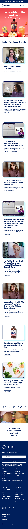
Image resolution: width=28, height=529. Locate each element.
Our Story (5, 487)
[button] (17, 5)
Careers (17, 489)
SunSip (4, 476)
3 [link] (13, 406)
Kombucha (5, 471)
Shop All (4, 478)
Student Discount (19, 494)
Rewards (17, 471)
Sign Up (14, 461)
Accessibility (4, 519)
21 (18, 406)
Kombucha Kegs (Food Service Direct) (12, 480)
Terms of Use (4, 516)
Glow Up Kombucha (7, 473)
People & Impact (6, 496)
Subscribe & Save (19, 473)
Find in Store (18, 492)
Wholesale (17, 496)
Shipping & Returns (6, 514)
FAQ (3, 494)
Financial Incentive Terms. (17, 464)
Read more (7, 73)
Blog (3, 492)
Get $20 (17, 476)
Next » (22, 406)
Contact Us (18, 487)
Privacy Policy (10, 465)
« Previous (7, 406)
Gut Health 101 (6, 489)
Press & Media (6, 499)
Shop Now (21, 1)
